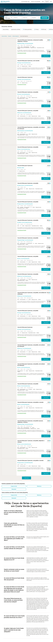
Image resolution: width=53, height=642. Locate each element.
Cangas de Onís (14, 486)
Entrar (43, 1)
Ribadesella (14, 489)
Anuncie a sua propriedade (35, 1)
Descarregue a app (26, 1)
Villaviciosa (39, 486)
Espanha (9, 36)
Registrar (47, 1)
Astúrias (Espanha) (16, 36)
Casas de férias (6, 29)
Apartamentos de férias (15, 29)
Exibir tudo (26, 477)
